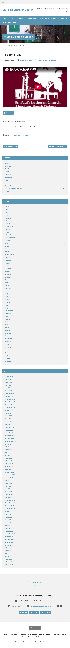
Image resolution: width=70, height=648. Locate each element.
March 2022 (8, 525)
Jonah (7, 299)
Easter (7, 172)
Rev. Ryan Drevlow (26, 60)
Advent (7, 163)
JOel (6, 294)
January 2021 (9, 565)
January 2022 (9, 531)
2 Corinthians (9, 226)
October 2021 (9, 539)
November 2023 (10, 469)
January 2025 (9, 430)
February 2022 (9, 528)
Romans (7, 350)
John (6, 296)
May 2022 (8, 520)
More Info (23, 612)
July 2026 (8, 379)
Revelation (52, 60)
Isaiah (40, 60)
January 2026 (9, 396)
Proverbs (8, 341)
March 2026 (8, 391)
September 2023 (10, 475)
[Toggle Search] (3, 1)
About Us (12, 19)
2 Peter (7, 232)
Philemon (8, 336)
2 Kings (7, 229)
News (47, 19)
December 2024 (10, 433)
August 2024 (9, 444)
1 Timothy (8, 224)
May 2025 (8, 419)
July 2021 (8, 548)
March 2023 (8, 492)
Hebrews (8, 277)
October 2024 (9, 438)
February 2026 (9, 393)
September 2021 (10, 542)
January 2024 (9, 464)
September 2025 (10, 407)
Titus (6, 355)
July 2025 (8, 413)
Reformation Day (11, 146)
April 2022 (8, 522)
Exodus (7, 263)
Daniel (7, 252)
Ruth (6, 353)
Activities (21, 19)
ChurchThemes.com (49, 642)
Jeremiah (8, 288)
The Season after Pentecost (19, 135)
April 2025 (8, 421)
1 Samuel (8, 218)
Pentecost (8, 183)
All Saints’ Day (20, 45)
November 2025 (10, 402)
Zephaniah (8, 361)
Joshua (7, 302)
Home (4, 19)
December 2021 (10, 534)
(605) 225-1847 (16, 606)
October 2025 (9, 405)
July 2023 (8, 480)
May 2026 (8, 385)
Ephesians (8, 260)
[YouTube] (61, 606)
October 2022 (9, 506)
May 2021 (8, 553)
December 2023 (10, 466)
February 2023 (9, 494)
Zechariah (8, 358)
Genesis (7, 271)
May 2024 (8, 452)
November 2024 (10, 436)
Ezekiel (7, 266)
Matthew (45, 60)
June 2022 (8, 517)
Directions (34, 612)
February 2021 (9, 562)
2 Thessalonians (10, 238)
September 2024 (10, 441)
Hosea (7, 280)
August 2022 (9, 511)
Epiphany (8, 174)
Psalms (7, 344)
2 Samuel (8, 235)
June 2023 (8, 483)
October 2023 (9, 472)
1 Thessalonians (10, 221)
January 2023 (9, 497)
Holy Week (8, 177)
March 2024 (8, 458)
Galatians (8, 268)
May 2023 (8, 486)
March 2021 (8, 559)
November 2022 (10, 503)
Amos (7, 246)
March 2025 (8, 424)
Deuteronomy (9, 254)
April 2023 (8, 489)
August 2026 (9, 377)
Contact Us (12, 22)
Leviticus (8, 313)
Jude (6, 305)
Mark (6, 322)
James (7, 285)
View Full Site (35, 628)
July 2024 (8, 447)
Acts (6, 243)
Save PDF (9, 113)
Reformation (9, 186)
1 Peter (7, 215)
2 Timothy (8, 240)
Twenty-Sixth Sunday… (56, 146)
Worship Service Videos (18, 36)
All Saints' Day (9, 166)
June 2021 (8, 551)
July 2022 (8, 514)
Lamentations (9, 311)
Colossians (8, 249)
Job (6, 291)
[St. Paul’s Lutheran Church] (35, 585)
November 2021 (10, 536)
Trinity (7, 191)
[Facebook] (58, 606)
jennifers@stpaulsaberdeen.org (40, 606)
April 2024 (8, 455)
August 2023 (9, 478)
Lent (6, 180)
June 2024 (8, 450)
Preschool (56, 634)
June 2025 (8, 416)
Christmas (8, 169)
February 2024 (9, 461)
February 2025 (9, 427)
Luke (6, 316)
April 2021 (8, 556)
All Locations (46, 612)
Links (4, 22)
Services (11, 45)
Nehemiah (8, 330)
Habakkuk (8, 274)
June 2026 (8, 382)
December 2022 (10, 500)
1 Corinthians (9, 207)
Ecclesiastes (9, 257)
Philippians (8, 339)
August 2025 (9, 410)
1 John (7, 209)
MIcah (7, 327)
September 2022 (10, 508)
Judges (7, 308)
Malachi (7, 319)
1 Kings (7, 212)
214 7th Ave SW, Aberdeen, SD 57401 (35, 596)
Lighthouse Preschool (59, 19)
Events (40, 19)
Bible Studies (31, 19)
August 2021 (9, 545)
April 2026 (8, 388)
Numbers (8, 333)
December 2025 (10, 399)
